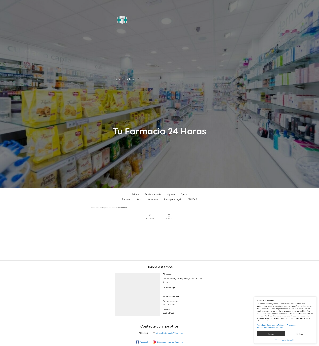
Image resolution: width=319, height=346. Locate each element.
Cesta (168, 218)
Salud (139, 199)
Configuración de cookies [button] (285, 340)
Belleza (135, 194)
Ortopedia (153, 199)
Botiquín (126, 199)
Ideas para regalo (173, 199)
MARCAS (192, 199)
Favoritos (150, 218)
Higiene (171, 194)
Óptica (184, 194)
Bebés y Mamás (153, 194)
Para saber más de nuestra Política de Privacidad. (276, 325)
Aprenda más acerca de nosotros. (270, 328)
